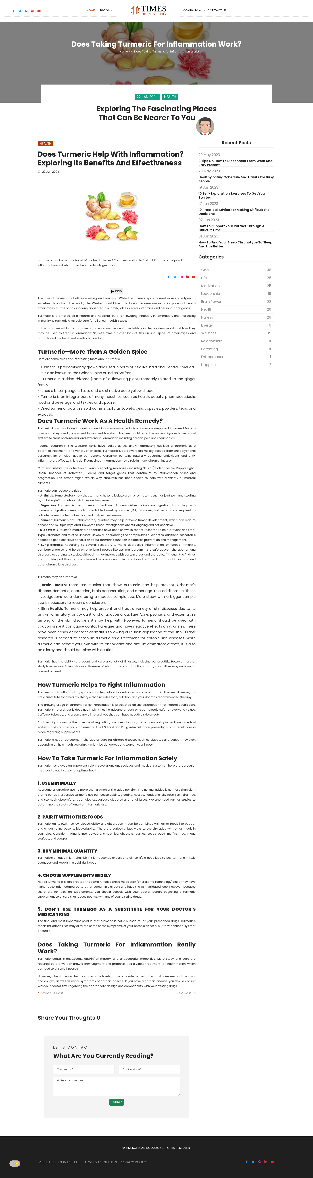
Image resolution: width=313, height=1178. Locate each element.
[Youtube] (193, 277)
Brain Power (236, 301)
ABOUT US (47, 1162)
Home (90, 10)
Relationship (236, 341)
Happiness (236, 364)
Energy (236, 325)
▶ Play (116, 291)
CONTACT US (69, 1162)
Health (236, 309)
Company (190, 10)
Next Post (184, 993)
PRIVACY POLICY (133, 1162)
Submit (117, 1102)
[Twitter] (175, 277)
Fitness (236, 317)
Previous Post (52, 993)
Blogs (105, 10)
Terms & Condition (100, 1162)
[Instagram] (181, 277)
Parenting (236, 349)
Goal (236, 270)
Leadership (236, 293)
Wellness (236, 333)
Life (236, 277)
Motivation (236, 285)
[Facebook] (169, 277)
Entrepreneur (236, 356)
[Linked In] (187, 277)
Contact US (217, 10)
